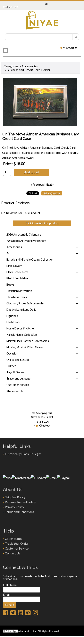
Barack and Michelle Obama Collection (30, 259)
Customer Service (17, 384)
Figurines (12, 316)
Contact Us (12, 553)
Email (6, 594)
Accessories (29, 66)
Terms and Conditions (19, 512)
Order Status (13, 538)
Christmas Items (16, 297)
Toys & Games (15, 372)
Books (10, 284)
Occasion (12, 353)
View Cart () (69, 47)
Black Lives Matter (17, 278)
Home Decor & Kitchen (20, 328)
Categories (11, 66)
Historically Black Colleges (23, 454)
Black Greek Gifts (17, 272)
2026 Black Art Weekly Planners (26, 240)
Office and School (17, 359)
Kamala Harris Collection (21, 334)
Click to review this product (42, 223)
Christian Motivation (19, 290)
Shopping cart (44, 413)
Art (8, 253)
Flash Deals (13, 322)
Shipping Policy (15, 497)
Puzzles (11, 366)
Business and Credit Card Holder (28, 70)
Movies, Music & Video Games (25, 347)
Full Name (10, 585)
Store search (14, 391)
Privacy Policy (14, 507)
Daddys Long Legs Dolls (21, 309)
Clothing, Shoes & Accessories (25, 303)
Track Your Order (17, 543)
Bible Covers (14, 265)
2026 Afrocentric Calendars (23, 234)
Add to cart (31, 172)
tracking (7, 7)
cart (15, 7)
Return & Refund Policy (20, 502)
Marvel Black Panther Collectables (27, 341)
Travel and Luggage (18, 378)
